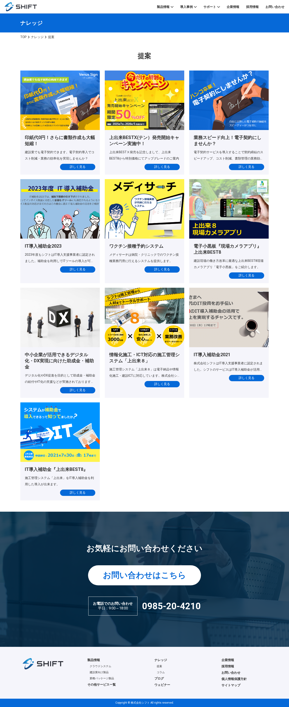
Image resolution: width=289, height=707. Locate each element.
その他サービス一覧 (101, 684)
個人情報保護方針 (234, 679)
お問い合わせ (275, 7)
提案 (159, 666)
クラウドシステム (100, 666)
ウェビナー (162, 684)
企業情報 (233, 7)
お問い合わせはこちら (144, 575)
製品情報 (163, 7)
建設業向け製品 (99, 672)
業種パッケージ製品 (102, 678)
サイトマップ (230, 685)
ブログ (159, 678)
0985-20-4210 (171, 606)
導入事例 (186, 7)
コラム (161, 672)
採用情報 (252, 7)
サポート (209, 7)
